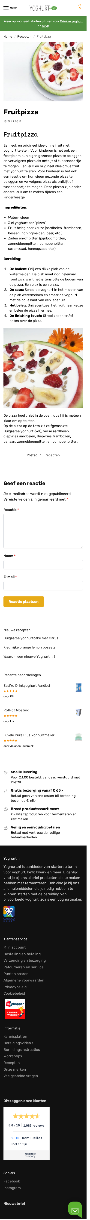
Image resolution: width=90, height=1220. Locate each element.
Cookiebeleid (14, 993)
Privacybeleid (15, 987)
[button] (79, 8)
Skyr (45, 26)
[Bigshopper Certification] (43, 1008)
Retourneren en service (23, 967)
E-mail (10, 577)
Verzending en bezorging (24, 960)
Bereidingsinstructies (21, 1049)
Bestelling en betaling (22, 954)
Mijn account (14, 947)
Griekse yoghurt (71, 21)
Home (7, 36)
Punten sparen (16, 974)
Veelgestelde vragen (20, 1076)
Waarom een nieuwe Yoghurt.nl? (29, 656)
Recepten (24, 36)
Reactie (11, 510)
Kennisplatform (16, 1036)
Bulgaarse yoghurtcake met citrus (30, 638)
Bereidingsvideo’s (18, 1043)
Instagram (12, 1188)
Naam (9, 556)
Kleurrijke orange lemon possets (29, 647)
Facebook (11, 1181)
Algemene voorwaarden (23, 980)
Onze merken (14, 1069)
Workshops (12, 1056)
